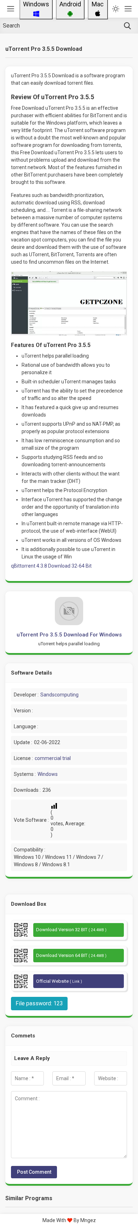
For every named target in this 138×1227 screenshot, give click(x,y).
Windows (48, 774)
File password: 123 (39, 1003)
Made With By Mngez (69, 1220)
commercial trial (53, 758)
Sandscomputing (59, 695)
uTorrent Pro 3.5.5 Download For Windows (69, 635)
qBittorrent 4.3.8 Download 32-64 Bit (51, 566)
